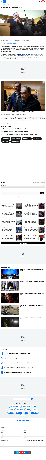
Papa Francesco (37, 138)
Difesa (23, 415)
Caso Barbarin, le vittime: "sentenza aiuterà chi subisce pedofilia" (13, 128)
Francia (34, 409)
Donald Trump (34, 412)
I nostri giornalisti (4, 440)
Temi (2, 424)
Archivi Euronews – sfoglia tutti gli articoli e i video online (33, 441)
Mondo (8, 4)
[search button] (32, 399)
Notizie (4, 4)
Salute (25, 432)
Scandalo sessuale (16, 138)
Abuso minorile (5, 138)
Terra (25, 430)
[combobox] (23, 399)
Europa (2, 427)
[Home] (1, 4)
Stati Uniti (11, 412)
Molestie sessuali (26, 138)
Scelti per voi (5, 267)
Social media (19, 412)
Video (2, 437)
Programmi (26, 437)
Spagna (28, 409)
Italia (35, 406)
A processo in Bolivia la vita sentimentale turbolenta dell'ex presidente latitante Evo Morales (19, 134)
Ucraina (11, 409)
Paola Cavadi (4, 38)
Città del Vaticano (15, 141)
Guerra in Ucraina (26, 406)
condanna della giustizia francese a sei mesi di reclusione (28, 55)
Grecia (26, 412)
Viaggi (2, 435)
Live (43, 1)
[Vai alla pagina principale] (4, 1)
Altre (2, 448)
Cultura (25, 435)
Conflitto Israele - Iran (14, 406)
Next (2, 432)
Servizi (2, 445)
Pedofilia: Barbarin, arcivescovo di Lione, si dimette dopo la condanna (14, 131)
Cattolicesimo (5, 141)
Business (2, 430)
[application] (23, 23)
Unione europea (20, 409)
